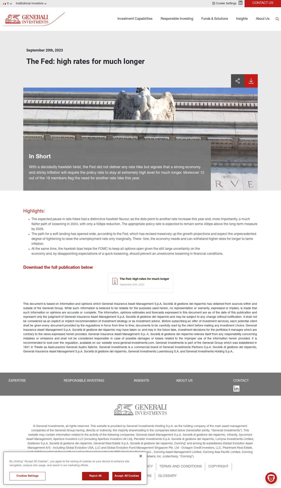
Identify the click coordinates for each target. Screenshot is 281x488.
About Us (262, 19)
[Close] (140, 456)
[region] (75, 468)
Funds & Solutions (214, 19)
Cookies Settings (27, 476)
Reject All (95, 476)
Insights (242, 19)
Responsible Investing (177, 19)
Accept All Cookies (127, 476)
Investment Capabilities (134, 19)
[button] (224, 3)
